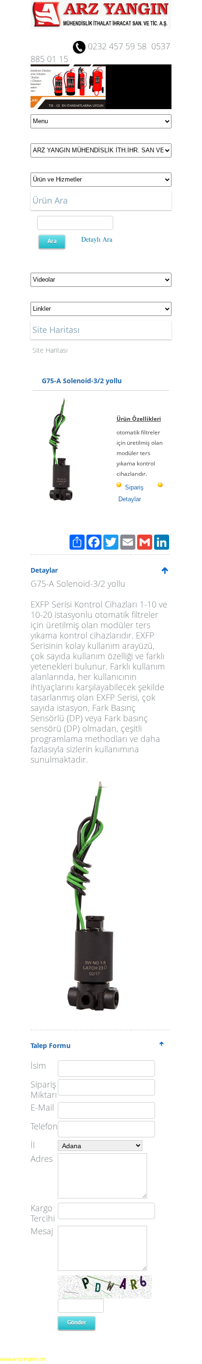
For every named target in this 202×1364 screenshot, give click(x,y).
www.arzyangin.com (23, 1359)
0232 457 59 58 (117, 46)
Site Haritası (50, 350)
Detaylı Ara (96, 239)
